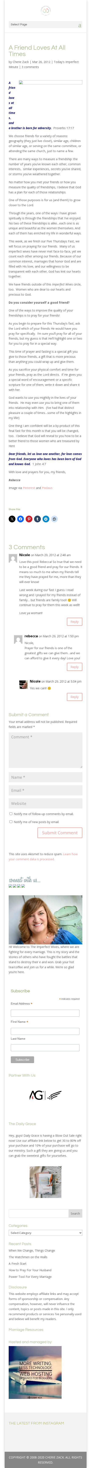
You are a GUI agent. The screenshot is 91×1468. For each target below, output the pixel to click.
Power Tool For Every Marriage (30, 1277)
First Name (19, 1022)
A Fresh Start (17, 1264)
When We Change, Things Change (32, 1250)
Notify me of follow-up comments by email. (44, 814)
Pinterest (29, 488)
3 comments (30, 67)
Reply (74, 621)
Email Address (21, 1004)
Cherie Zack (21, 62)
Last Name (18, 1038)
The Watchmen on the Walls (28, 1257)
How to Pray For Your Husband (30, 1270)
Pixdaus (46, 488)
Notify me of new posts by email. (36, 822)
